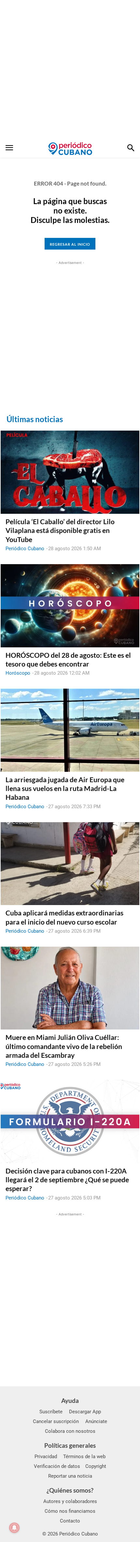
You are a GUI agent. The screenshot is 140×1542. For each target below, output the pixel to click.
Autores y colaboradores (70, 1501)
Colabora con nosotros (70, 1431)
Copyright (95, 1466)
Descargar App (85, 1412)
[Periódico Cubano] (70, 148)
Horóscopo (18, 673)
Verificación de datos (57, 1466)
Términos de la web (84, 1456)
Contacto (70, 1521)
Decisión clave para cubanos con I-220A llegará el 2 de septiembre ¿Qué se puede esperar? (67, 1180)
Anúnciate (96, 1421)
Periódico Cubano (25, 548)
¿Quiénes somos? (70, 1490)
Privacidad (46, 1456)
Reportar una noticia (70, 1476)
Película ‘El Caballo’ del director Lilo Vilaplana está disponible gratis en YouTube (60, 530)
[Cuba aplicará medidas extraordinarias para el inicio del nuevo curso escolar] (70, 863)
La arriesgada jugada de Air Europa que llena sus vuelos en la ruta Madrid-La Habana (65, 788)
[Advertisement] (70, 70)
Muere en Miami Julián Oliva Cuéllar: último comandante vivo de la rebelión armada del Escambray (64, 1046)
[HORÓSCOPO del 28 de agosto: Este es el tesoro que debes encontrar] (70, 605)
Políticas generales (70, 1445)
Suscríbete (51, 1412)
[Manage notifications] (14, 1528)
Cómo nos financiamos (70, 1511)
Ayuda (70, 1400)
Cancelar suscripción (56, 1421)
